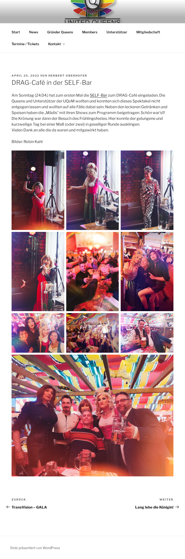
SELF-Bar (98, 95)
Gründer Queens (60, 32)
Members (89, 32)
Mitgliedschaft (148, 32)
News (33, 32)
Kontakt (54, 44)
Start (16, 32)
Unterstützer (116, 32)
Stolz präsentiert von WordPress (35, 548)
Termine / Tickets (25, 44)
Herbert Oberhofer (67, 75)
